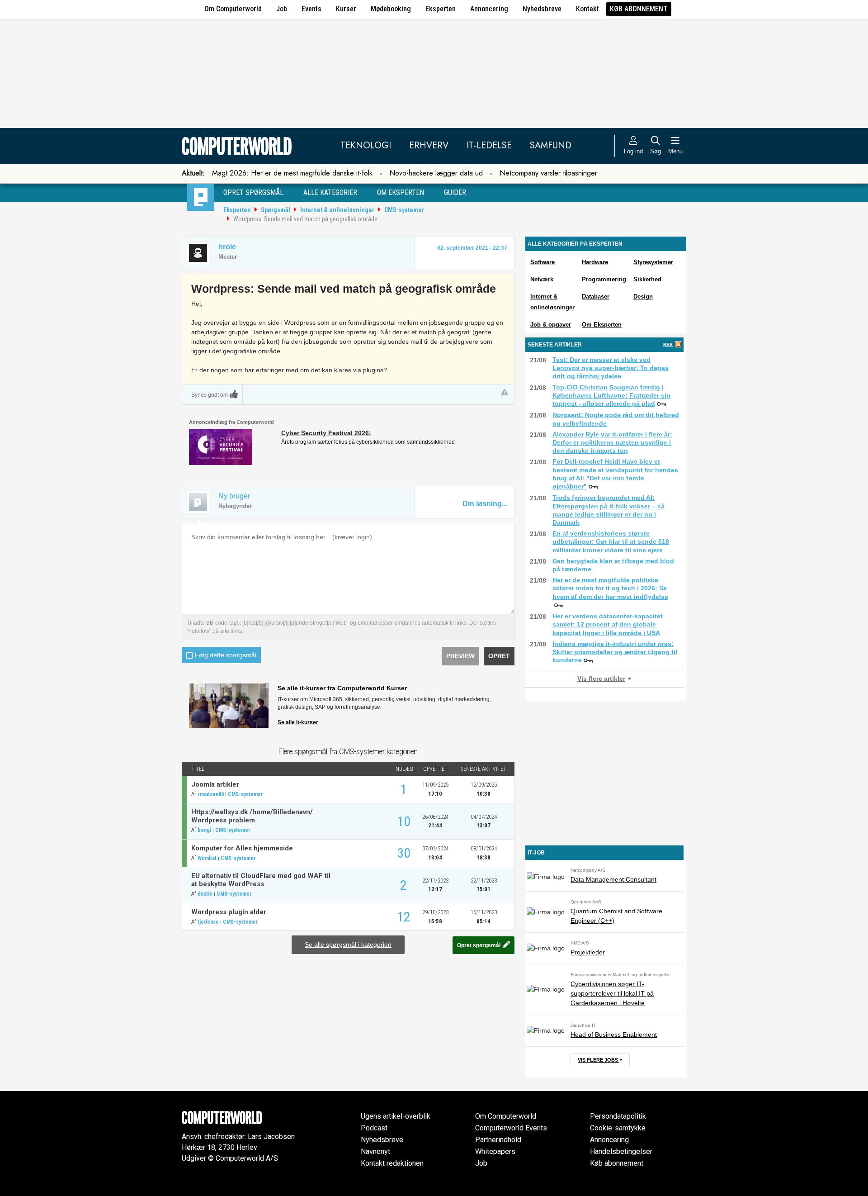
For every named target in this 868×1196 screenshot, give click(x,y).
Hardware (595, 262)
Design (643, 296)
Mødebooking (391, 9)
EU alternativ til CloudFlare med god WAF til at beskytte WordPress (260, 880)
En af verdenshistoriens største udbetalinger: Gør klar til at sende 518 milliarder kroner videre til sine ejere (610, 541)
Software (542, 262)
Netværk (541, 279)
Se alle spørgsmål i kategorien (348, 944)
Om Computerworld (233, 9)
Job (281, 9)
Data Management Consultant (613, 879)
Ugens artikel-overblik (395, 1116)
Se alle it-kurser (298, 722)
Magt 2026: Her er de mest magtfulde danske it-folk (292, 173)
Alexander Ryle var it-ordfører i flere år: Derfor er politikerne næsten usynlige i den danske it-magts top (612, 442)
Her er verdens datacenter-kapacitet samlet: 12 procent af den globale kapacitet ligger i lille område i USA (607, 624)
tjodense (208, 922)
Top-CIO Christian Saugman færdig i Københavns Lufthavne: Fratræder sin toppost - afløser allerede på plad (611, 395)
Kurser (346, 9)
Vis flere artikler (601, 678)
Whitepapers (495, 1151)
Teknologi (365, 145)
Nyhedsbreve (542, 9)
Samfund (550, 145)
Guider (455, 192)
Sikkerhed (647, 279)
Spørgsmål (275, 210)
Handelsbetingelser (621, 1151)
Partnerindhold (498, 1139)
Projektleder (588, 952)
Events (311, 9)
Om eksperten (400, 192)
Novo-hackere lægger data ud (436, 173)
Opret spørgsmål (253, 192)
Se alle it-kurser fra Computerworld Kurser (342, 688)
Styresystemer (653, 262)
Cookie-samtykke (618, 1128)
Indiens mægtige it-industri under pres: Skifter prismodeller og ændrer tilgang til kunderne (614, 652)
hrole (227, 247)
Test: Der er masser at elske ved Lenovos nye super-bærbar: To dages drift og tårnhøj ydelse (610, 368)
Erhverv (428, 145)
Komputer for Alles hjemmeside (242, 848)
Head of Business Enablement (614, 1034)
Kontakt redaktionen (392, 1163)
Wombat (207, 858)
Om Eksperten (602, 324)
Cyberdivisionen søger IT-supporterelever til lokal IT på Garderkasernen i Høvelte (612, 993)
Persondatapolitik (618, 1116)
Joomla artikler (215, 784)
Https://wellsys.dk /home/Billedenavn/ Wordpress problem (252, 816)
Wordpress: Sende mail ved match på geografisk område (305, 219)
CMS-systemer (404, 210)
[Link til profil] (198, 253)
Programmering (604, 279)
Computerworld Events (511, 1128)
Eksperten (440, 9)
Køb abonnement (639, 9)
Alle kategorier (330, 192)
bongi (204, 830)
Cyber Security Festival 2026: (326, 433)
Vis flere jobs (598, 1060)
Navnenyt (375, 1151)
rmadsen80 (211, 794)
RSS (668, 344)
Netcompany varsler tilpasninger (548, 173)
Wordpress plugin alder (228, 912)
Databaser (595, 296)
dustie (205, 894)
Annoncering (489, 9)
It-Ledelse (489, 145)
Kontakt (587, 9)
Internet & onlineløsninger (337, 210)
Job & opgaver (550, 324)
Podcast (374, 1128)
